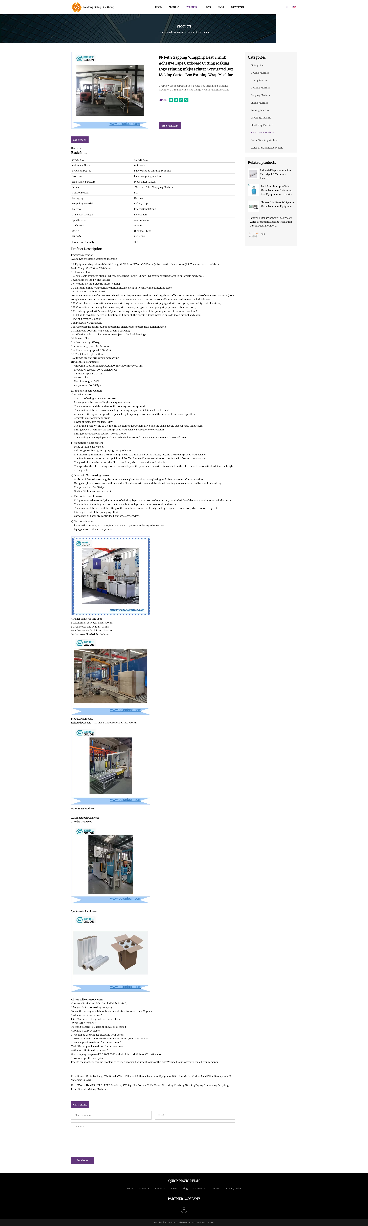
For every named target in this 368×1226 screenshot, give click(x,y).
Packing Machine (260, 110)
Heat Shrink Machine (188, 32)
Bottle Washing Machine (264, 140)
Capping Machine (261, 95)
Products (192, 7)
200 (263, 234)
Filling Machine (259, 102)
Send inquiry (171, 125)
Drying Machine (260, 80)
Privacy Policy (233, 1188)
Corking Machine (260, 87)
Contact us (237, 7)
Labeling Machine (261, 117)
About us (174, 7)
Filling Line (257, 65)
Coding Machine (260, 72)
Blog (221, 7)
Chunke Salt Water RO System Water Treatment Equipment (277, 204)
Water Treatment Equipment (267, 147)
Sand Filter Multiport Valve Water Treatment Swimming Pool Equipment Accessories (276, 190)
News (208, 7)
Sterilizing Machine (262, 125)
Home (158, 7)
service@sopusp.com (205, 1222)
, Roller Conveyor (82, 821)
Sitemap (215, 1188)
